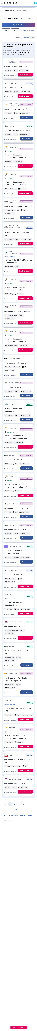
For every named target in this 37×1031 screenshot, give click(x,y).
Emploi (12, 814)
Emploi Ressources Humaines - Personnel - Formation (17, 815)
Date (32, 37)
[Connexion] (35, 3)
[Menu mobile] (1, 3)
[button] (32, 11)
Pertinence (26, 37)
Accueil (5, 814)
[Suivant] (21, 809)
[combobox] (18, 10)
